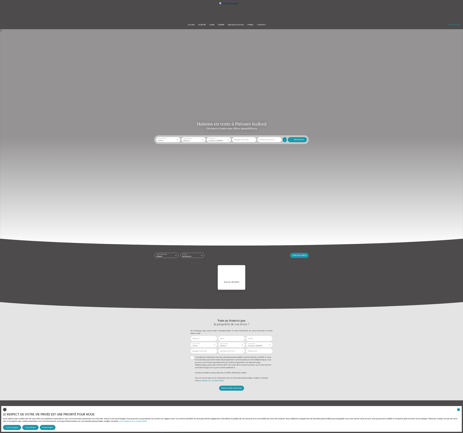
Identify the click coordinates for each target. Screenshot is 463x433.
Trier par (184, 254)
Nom (222, 338)
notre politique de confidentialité (133, 421)
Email (250, 338)
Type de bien (187, 138)
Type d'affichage (161, 254)
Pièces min (252, 351)
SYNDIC (250, 24)
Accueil (191, 24)
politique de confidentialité (212, 380)
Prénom (195, 338)
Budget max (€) (241, 140)
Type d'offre (161, 138)
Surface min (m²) (266, 140)
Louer (211, 24)
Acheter (202, 24)
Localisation (212, 138)
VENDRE (221, 24)
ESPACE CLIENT (454, 24)
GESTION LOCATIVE (236, 24)
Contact (261, 24)
